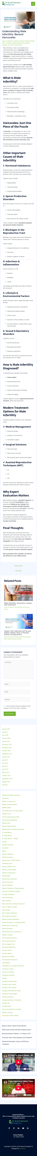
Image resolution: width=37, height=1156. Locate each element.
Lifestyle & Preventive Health (11, 891)
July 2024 (5, 785)
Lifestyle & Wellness (8, 894)
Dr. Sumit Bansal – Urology (10, 838)
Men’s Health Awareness (9, 916)
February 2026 (6, 738)
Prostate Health (7, 953)
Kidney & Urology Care (8, 873)
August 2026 (6, 729)
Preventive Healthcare (8, 947)
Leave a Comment (7, 41)
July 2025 (5, 760)
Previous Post (19, 566)
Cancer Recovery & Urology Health (12, 811)
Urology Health (6, 1006)
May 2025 (5, 766)
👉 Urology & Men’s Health (10, 1015)
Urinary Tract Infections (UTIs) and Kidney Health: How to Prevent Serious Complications (17, 633)
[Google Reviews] (28, 1128)
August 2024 (6, 782)
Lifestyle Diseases (7, 897)
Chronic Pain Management (9, 820)
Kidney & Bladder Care (8, 866)
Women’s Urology (7, 1012)
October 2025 (6, 751)
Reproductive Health (24, 43)
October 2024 (6, 775)
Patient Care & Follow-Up (9, 925)
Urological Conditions (8, 975)
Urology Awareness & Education (11, 1000)
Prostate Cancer (7, 950)
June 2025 (5, 763)
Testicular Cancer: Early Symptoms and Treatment (17, 1037)
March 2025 (5, 772)
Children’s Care (6, 814)
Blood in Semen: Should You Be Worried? (14, 1026)
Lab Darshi (22, 1148)
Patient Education (7, 928)
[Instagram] (14, 1128)
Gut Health (5, 848)
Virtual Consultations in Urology (11, 1009)
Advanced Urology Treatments (11, 795)
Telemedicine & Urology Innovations (13, 966)
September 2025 (7, 754)
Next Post (19, 571)
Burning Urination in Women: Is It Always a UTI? (16, 1033)
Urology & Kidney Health (9, 981)
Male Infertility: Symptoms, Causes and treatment (18, 604)
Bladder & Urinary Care (9, 801)
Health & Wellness (7, 854)
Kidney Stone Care (7, 882)
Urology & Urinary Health (9, 994)
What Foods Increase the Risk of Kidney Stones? (16, 1030)
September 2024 (7, 779)
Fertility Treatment (19, 41)
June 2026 (5, 735)
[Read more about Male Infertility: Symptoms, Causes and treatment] (18, 593)
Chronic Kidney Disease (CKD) (10, 817)
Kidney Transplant (7, 885)
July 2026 (5, 732)
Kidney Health (6, 876)
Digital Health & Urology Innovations (13, 829)
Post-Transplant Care (8, 944)
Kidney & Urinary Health (9, 870)
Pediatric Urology (7, 935)
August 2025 (6, 757)
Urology (13, 639)
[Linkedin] (18, 1128)
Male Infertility (30, 41)
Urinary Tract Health (8, 972)
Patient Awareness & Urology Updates (13, 922)
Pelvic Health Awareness (9, 938)
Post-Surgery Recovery (9, 941)
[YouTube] (23, 1128)
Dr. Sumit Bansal (7, 832)
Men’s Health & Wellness (9, 913)
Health (4, 851)
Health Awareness (7, 857)
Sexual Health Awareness (10, 960)
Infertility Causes (7, 863)
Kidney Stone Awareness (9, 879)
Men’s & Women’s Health (9, 43)
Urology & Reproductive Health (11, 991)
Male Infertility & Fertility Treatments (13, 904)
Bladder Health (19, 637)
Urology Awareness (8, 997)
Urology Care (6, 45)
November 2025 (7, 748)
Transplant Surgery (8, 969)
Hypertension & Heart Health (11, 860)
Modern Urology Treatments (10, 919)
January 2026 (6, 741)
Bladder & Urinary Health (9, 804)
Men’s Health (7, 639)
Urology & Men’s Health (9, 984)
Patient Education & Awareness (11, 932)
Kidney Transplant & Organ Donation (13, 888)
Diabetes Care (6, 823)
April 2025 (5, 769)
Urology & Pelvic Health (9, 987)
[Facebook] (9, 1128)
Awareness (5, 798)
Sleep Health (6, 963)
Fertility (4, 842)
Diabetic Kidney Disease (9, 826)
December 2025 (7, 744)
